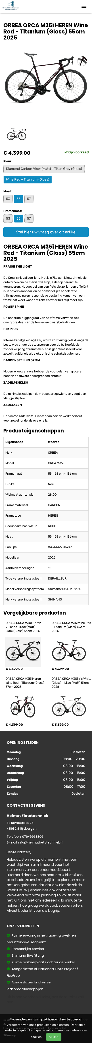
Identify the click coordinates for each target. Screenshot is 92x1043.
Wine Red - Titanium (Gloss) (27, 179)
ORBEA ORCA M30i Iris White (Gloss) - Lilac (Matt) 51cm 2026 (72, 683)
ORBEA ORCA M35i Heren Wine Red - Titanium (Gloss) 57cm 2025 (25, 683)
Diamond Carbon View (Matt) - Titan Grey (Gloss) (44, 169)
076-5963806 (32, 836)
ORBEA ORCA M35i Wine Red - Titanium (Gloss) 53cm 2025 (72, 627)
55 (19, 199)
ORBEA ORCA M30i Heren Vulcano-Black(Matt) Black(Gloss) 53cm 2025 (24, 627)
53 (8, 199)
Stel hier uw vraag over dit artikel (46, 232)
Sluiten (54, 1037)
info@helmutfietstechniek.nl (40, 842)
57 (29, 199)
